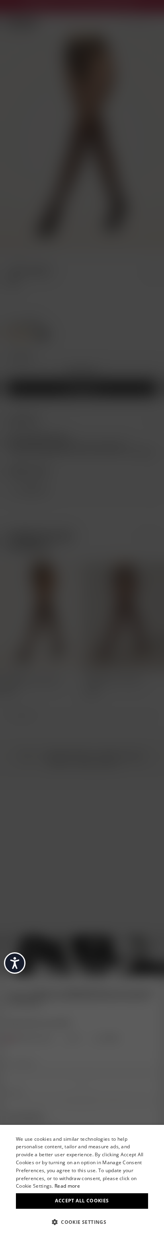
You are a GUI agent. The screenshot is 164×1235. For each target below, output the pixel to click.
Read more (67, 1186)
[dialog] (82, 1180)
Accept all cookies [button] (82, 1200)
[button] (82, 1221)
